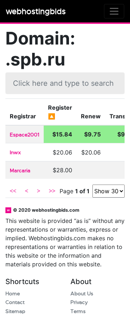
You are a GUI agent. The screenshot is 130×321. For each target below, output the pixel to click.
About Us (81, 294)
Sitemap (15, 311)
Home (12, 294)
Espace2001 (24, 135)
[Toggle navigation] (114, 11)
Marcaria (20, 171)
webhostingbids (36, 11)
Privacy (79, 302)
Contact (15, 302)
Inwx (15, 152)
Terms (78, 311)
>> (52, 191)
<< (13, 191)
